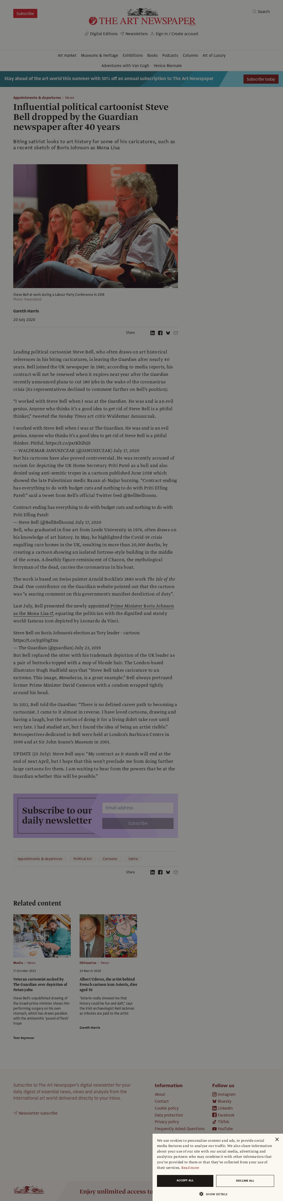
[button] (215, 1193)
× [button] (277, 1140)
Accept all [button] (185, 1180)
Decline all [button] (245, 1181)
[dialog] (218, 1167)
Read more (190, 1167)
